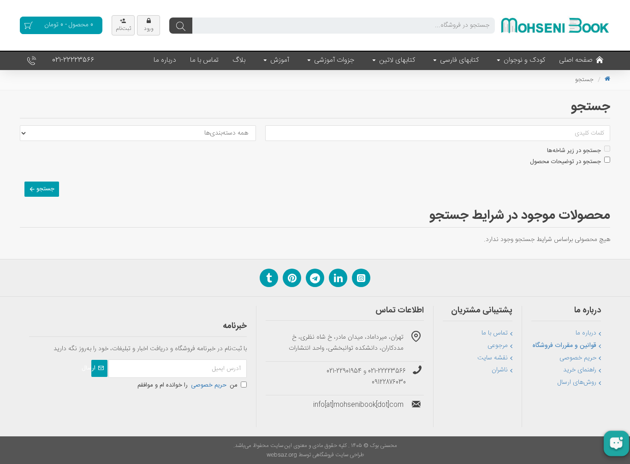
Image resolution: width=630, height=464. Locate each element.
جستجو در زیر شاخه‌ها (574, 151)
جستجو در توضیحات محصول (565, 162)
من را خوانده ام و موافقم (187, 385)
